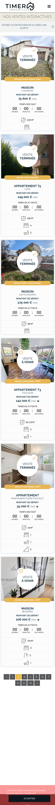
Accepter (29, 798)
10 (30, 683)
